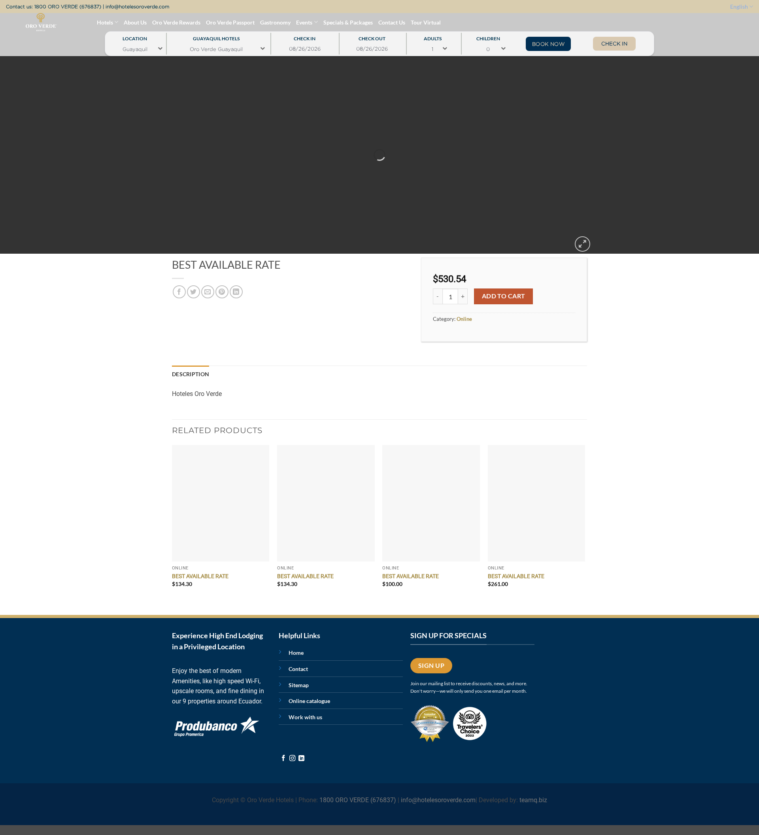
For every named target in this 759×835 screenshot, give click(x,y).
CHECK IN (614, 43)
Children (488, 37)
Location (135, 37)
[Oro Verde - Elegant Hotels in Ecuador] (25, 22)
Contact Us (391, 22)
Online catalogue (309, 700)
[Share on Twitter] (193, 291)
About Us (135, 22)
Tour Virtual (426, 22)
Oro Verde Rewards (176, 22)
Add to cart (503, 296)
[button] (582, 244)
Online (464, 319)
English (739, 6)
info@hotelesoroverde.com (137, 6)
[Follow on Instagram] (292, 758)
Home (296, 652)
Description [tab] (190, 374)
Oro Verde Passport (230, 22)
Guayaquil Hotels (216, 37)
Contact (298, 668)
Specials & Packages (348, 22)
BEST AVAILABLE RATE (200, 576)
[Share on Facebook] (179, 291)
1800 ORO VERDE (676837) (67, 6)
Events (304, 22)
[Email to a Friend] (207, 291)
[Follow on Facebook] (283, 758)
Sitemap (299, 685)
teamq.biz (533, 800)
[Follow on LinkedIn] (301, 758)
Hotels (105, 22)
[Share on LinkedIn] (236, 291)
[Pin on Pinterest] (221, 291)
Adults (433, 37)
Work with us (305, 717)
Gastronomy (275, 22)
